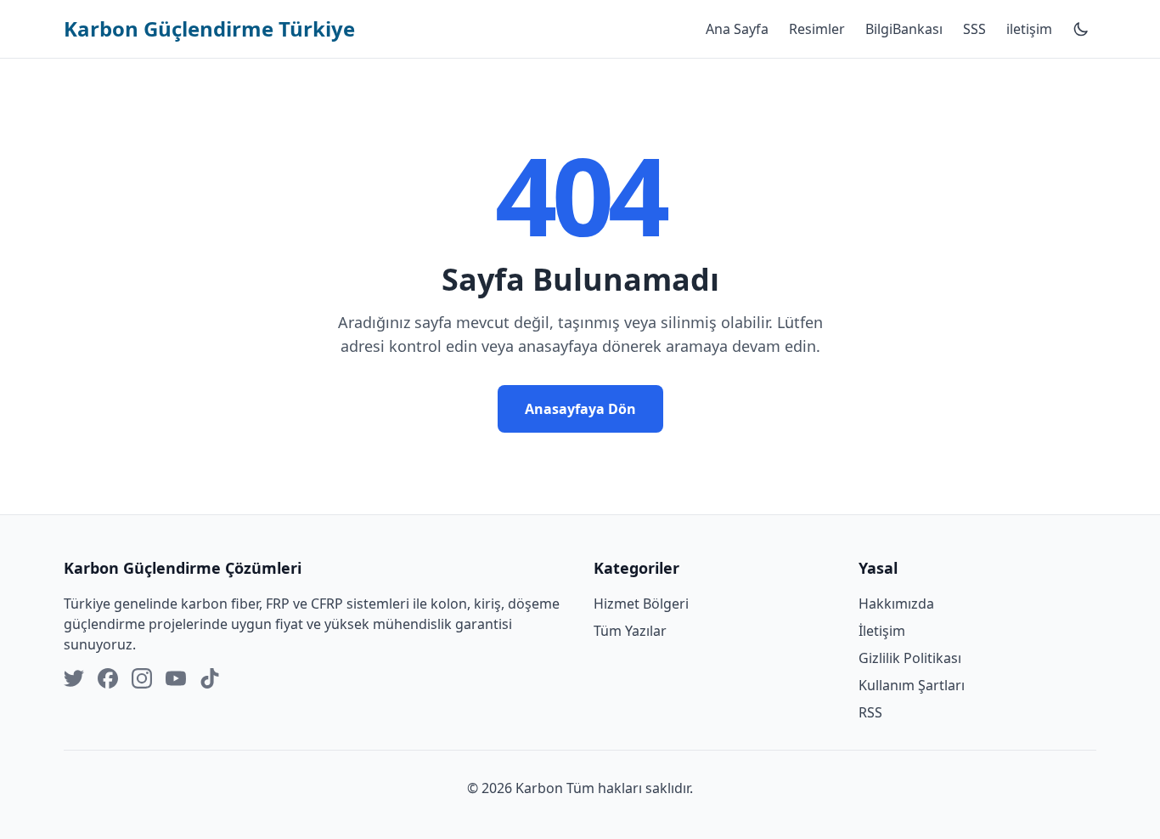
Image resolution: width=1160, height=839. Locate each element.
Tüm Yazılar (630, 630)
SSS (974, 29)
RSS (870, 712)
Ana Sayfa (737, 29)
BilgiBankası (904, 29)
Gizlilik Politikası (910, 658)
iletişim (1029, 29)
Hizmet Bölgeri (641, 603)
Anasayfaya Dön (580, 409)
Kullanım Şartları (912, 685)
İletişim (882, 630)
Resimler (817, 29)
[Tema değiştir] (1081, 29)
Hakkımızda (896, 603)
